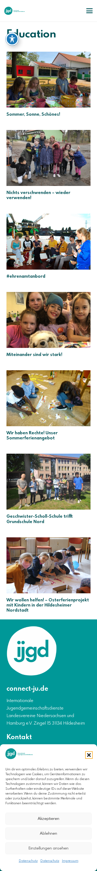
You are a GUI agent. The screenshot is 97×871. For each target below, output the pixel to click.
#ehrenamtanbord (25, 276)
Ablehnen (48, 833)
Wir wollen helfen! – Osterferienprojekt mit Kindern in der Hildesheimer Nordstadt (47, 605)
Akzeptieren (48, 819)
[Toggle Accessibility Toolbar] (12, 39)
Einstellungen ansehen (48, 848)
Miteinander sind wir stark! (34, 354)
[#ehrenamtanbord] (48, 242)
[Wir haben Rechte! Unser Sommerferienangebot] (48, 398)
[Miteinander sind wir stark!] (48, 320)
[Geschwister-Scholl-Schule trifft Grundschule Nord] (48, 482)
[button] (89, 755)
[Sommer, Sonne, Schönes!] (48, 80)
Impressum (70, 861)
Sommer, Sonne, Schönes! (33, 114)
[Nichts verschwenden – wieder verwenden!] (48, 158)
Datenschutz (28, 861)
